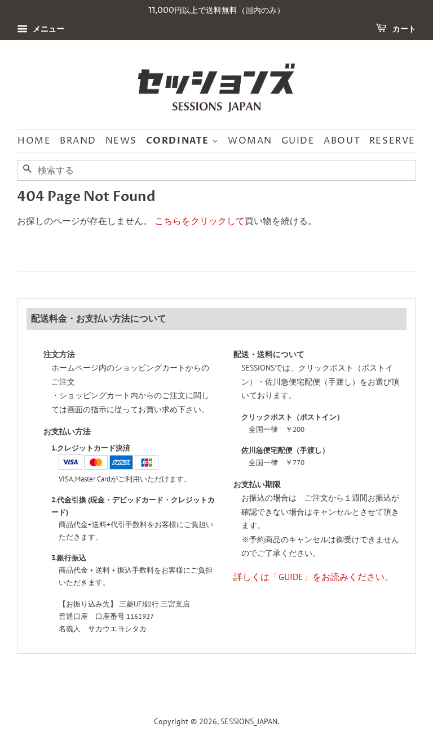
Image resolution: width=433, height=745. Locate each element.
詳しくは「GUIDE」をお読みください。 (313, 576)
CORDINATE (179, 141)
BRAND (78, 141)
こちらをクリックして (199, 220)
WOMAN (250, 141)
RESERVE (392, 141)
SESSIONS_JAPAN (248, 721)
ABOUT (342, 141)
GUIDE (298, 141)
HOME (34, 141)
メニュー (47, 29)
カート (403, 29)
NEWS (121, 141)
